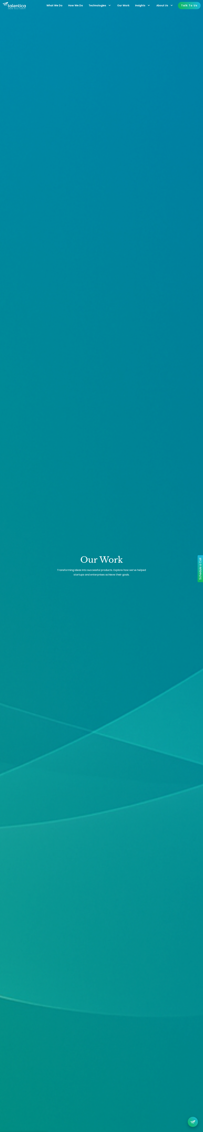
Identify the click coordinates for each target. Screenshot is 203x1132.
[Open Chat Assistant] (193, 1122)
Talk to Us (189, 5)
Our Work (123, 5)
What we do (54, 5)
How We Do (75, 5)
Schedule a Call (200, 569)
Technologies (97, 5)
